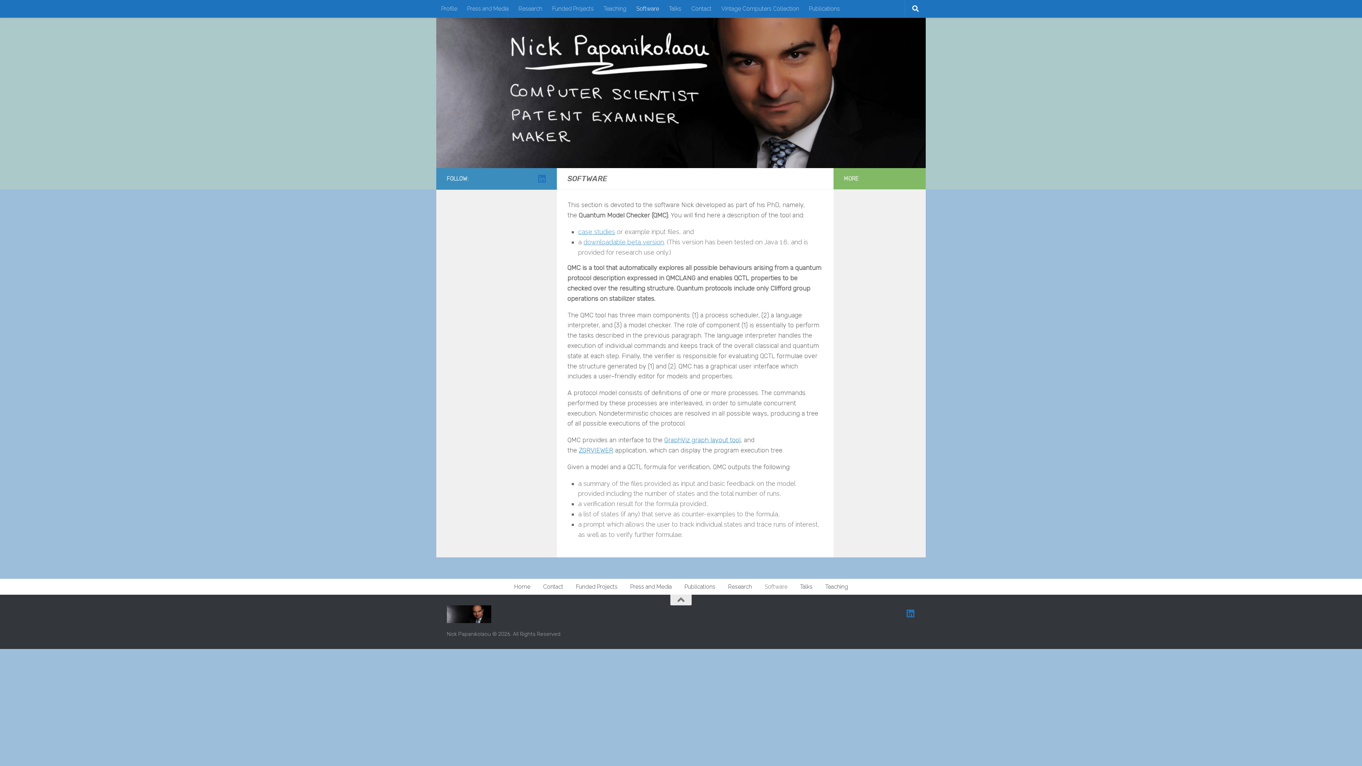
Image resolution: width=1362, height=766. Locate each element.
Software (647, 8)
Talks (675, 8)
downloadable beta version (623, 242)
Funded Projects (573, 8)
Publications (824, 8)
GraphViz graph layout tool (702, 440)
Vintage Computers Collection (760, 8)
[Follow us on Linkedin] (541, 178)
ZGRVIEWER (596, 450)
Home (522, 586)
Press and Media (488, 8)
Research (530, 8)
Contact (701, 8)
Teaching (615, 8)
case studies (596, 231)
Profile (449, 8)
